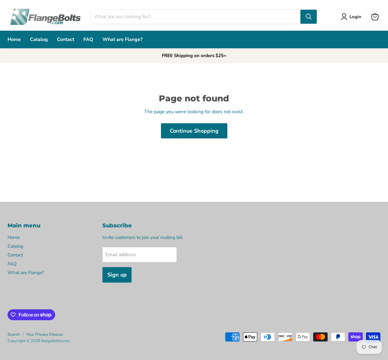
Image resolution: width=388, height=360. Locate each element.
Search (14, 334)
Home (14, 39)
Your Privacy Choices (44, 334)
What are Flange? (122, 39)
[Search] (308, 17)
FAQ (88, 39)
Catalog (39, 39)
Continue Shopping (194, 130)
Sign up (117, 274)
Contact (65, 39)
